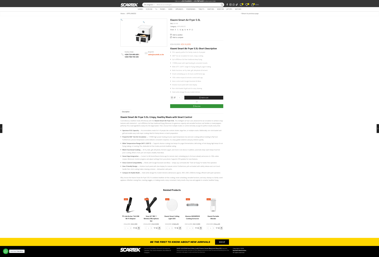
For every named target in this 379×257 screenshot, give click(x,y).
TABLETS (201, 9)
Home (123, 13)
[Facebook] (227, 4)
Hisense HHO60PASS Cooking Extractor (192, 217)
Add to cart (204, 98)
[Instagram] (230, 4)
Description (125, 111)
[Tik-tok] (237, 4)
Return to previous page (250, 13)
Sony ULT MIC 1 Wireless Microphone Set (151, 218)
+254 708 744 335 (132, 57)
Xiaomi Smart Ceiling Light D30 (171, 217)
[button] (122, 20)
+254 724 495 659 (132, 55)
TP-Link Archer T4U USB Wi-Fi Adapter (130, 217)
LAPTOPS (229, 9)
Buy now (197, 106)
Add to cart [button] (136, 204)
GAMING (140, 9)
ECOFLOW (149, 9)
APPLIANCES (179, 9)
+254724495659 (186, 1)
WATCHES (238, 9)
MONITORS (220, 9)
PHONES (162, 9)
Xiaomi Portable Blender (213, 217)
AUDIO (170, 9)
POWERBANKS (190, 9)
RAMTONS (210, 9)
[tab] (125, 112)
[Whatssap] (234, 4)
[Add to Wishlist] (172, 97)
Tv (156, 9)
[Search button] (222, 5)
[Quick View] (132, 204)
